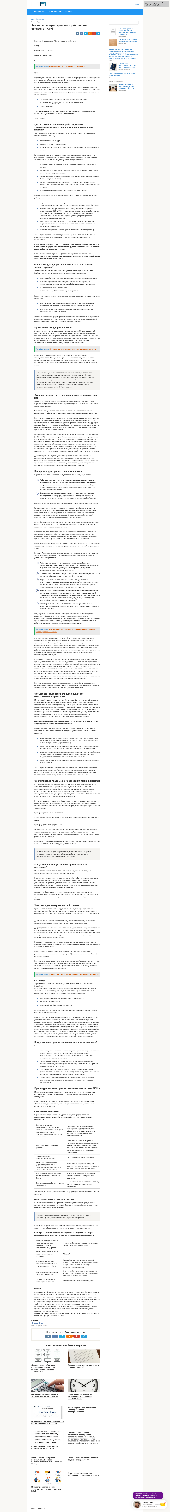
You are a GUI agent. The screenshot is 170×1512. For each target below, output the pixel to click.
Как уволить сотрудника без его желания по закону (128, 40)
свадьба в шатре (37, 19)
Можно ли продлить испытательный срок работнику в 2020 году (126, 86)
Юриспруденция (55, 12)
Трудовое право (39, 12)
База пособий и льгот (116, 81)
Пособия (68, 12)
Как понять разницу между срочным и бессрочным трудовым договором (127, 31)
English (136, 4)
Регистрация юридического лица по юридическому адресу (127, 65)
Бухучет (111, 60)
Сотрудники (122, 36)
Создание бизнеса (124, 69)
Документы (112, 78)
